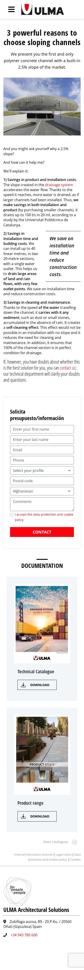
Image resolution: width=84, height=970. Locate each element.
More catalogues (55, 842)
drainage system (59, 184)
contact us (67, 367)
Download (39, 685)
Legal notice (63, 854)
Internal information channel (33, 854)
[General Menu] (9, 9)
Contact (42, 532)
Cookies (75, 859)
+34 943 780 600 (24, 935)
